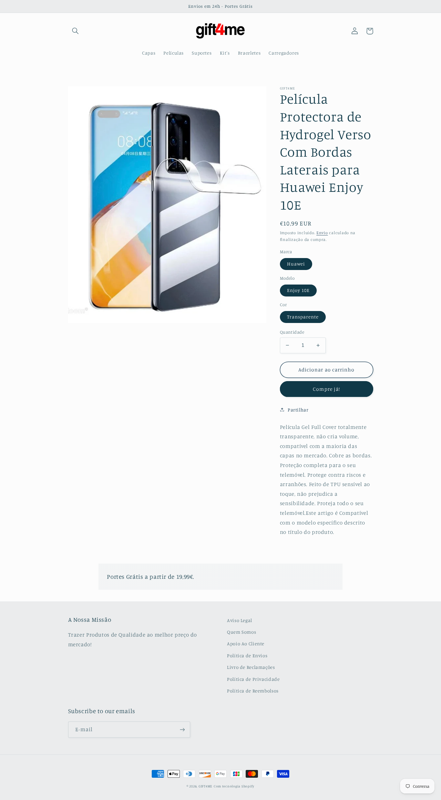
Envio (322, 232)
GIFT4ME (205, 786)
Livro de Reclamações (251, 667)
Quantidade (292, 332)
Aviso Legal (239, 620)
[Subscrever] (182, 729)
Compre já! (326, 389)
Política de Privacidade (253, 679)
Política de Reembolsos (253, 690)
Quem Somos (241, 632)
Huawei (296, 263)
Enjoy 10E (298, 290)
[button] (75, 31)
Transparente (303, 316)
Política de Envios (247, 655)
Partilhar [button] (298, 409)
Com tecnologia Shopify (234, 786)
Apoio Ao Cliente (245, 643)
